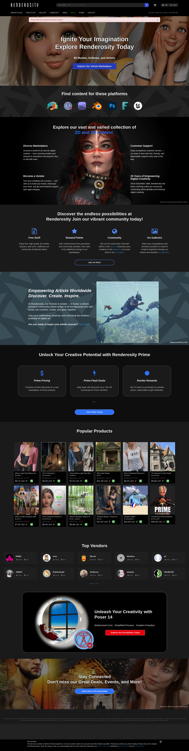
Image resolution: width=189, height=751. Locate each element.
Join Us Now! (94, 262)
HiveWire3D (169, 572)
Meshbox (131, 556)
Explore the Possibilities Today (125, 633)
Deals (73, 12)
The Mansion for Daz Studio (161, 473)
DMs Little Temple (103, 473)
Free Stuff (31, 12)
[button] (93, 401)
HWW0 (18, 556)
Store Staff (156, 519)
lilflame (19, 475)
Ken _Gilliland (75, 519)
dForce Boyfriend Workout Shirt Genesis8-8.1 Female (143, 473)
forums (113, 246)
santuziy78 (47, 475)
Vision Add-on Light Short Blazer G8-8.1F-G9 (86, 473)
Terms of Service (103, 746)
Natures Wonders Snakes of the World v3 (84, 517)
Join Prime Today (94, 412)
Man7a (19, 519)
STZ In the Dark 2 (48, 473)
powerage (156, 475)
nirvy (55, 556)
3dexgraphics (130, 519)
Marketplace (17, 12)
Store (27, 559)
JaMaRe (19, 572)
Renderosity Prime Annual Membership (165, 517)
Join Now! (84, 324)
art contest (119, 252)
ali (165, 556)
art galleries (164, 252)
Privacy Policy (139, 746)
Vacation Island (129, 517)
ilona (100, 519)
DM (100, 475)
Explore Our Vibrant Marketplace (94, 66)
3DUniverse (47, 519)
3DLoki (93, 556)
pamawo (130, 572)
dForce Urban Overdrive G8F (25, 517)
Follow (20, 559)
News (65, 12)
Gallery (42, 12)
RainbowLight (58, 572)
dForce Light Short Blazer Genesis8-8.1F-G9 (31, 473)
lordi (185, 342)
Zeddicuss (94, 572)
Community (54, 12)
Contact (91, 12)
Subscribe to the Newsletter (95, 691)
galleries (116, 249)
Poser (81, 12)
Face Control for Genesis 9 (52, 517)
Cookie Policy (124, 746)
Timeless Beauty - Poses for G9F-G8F (110, 517)
